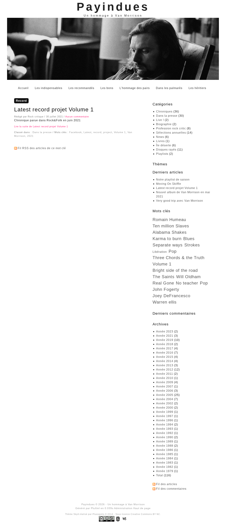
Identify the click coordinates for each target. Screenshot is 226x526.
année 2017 (164, 348)
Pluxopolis (98, 514)
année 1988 (164, 445)
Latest (87, 132)
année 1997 (164, 416)
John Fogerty (166, 289)
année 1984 (164, 458)
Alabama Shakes (170, 232)
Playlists (162, 153)
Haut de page (142, 508)
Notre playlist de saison (173, 179)
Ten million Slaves (171, 226)
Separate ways (168, 245)
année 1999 (164, 411)
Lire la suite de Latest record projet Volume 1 (41, 126)
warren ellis (165, 302)
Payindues (113, 6)
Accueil (23, 88)
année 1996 (164, 420)
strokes (192, 245)
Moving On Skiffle (168, 183)
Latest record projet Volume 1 (54, 109)
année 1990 (164, 437)
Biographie (164, 124)
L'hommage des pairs (135, 88)
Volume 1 (120, 132)
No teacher (187, 283)
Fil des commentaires (171, 488)
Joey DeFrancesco (171, 295)
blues (189, 238)
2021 (30, 135)
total (160, 475)
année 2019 (164, 339)
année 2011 (164, 373)
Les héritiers (197, 88)
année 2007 (164, 386)
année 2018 (164, 344)
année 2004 (164, 399)
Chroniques (164, 111)
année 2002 (164, 403)
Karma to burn (167, 238)
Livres (160, 141)
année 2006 (164, 390)
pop (204, 283)
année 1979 (164, 471)
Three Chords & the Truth (178, 257)
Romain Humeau (169, 219)
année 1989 (164, 441)
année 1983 (164, 462)
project (107, 132)
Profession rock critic (171, 128)
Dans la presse (42, 132)
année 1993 (164, 428)
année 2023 (164, 331)
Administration (123, 508)
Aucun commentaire (77, 116)
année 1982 (164, 466)
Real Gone (163, 283)
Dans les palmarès (169, 88)
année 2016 (164, 352)
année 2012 (164, 369)
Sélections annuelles (171, 132)
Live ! (160, 119)
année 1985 (164, 454)
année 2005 (164, 394)
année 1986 (164, 449)
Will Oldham (188, 276)
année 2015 (164, 356)
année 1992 (164, 433)
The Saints (163, 276)
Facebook (75, 132)
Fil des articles (166, 484)
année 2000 (164, 407)
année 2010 (164, 378)
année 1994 (164, 424)
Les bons (106, 88)
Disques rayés (166, 149)
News (160, 136)
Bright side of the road (175, 270)
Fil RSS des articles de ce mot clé (42, 148)
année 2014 (164, 361)
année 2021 (164, 335)
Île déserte (163, 145)
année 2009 (164, 382)
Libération (160, 251)
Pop (173, 251)
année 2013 (164, 365)
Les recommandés (81, 88)
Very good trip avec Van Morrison (179, 200)
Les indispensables (48, 88)
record (97, 132)
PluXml (95, 508)
